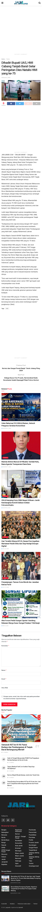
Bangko (3, 830)
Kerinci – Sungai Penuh (20, 837)
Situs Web (4, 688)
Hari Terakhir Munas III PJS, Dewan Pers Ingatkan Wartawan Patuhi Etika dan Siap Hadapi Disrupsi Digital (20, 543)
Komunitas (18, 843)
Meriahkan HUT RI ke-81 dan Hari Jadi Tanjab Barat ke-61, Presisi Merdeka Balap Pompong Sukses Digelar (25, 878)
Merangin (18, 851)
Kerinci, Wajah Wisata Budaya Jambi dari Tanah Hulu (23, 775)
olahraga (18, 861)
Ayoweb (21, 907)
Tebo (30, 861)
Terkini (8, 59)
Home (3, 59)
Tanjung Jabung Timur (34, 857)
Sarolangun (32, 845)
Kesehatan (18, 840)
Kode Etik (4, 903)
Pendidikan (32, 835)
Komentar (5, 646)
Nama (4, 670)
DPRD (3, 847)
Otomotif (18, 866)
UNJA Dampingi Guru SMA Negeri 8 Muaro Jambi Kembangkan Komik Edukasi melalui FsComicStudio (20, 502)
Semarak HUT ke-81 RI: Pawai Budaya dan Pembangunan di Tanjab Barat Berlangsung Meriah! (16, 747)
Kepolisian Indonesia (18, 830)
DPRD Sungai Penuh (5, 850)
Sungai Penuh (33, 847)
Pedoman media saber (24, 903)
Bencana (4, 835)
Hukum (3, 857)
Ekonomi (4, 854)
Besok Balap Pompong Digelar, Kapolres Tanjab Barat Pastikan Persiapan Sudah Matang (24, 888)
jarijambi (8, 907)
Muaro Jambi (19, 853)
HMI (7, 308)
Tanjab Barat (33, 850)
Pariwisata (32, 830)
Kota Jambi (18, 845)
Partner (35, 903)
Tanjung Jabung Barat (34, 853)
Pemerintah (32, 832)
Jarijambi (4, 862)
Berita (3, 837)
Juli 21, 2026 (5, 587)
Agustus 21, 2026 (6, 428)
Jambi (3, 859)
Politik (31, 840)
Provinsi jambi (34, 842)
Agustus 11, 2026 (6, 466)
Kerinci (17, 834)
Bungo (3, 842)
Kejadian (4, 864)
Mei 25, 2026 (5, 625)
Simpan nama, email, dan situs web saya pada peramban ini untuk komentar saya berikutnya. (21, 697)
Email (3, 679)
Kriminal (18, 848)
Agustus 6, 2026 (6, 507)
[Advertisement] (21, 29)
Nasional (18, 858)
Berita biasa (5, 840)
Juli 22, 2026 (5, 548)
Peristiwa (32, 837)
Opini (16, 863)
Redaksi (12, 903)
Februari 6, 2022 (5, 77)
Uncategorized (34, 866)
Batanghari (5, 832)
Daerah (3, 845)
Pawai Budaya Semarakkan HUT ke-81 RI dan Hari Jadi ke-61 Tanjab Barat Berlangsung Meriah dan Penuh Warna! (24, 783)
